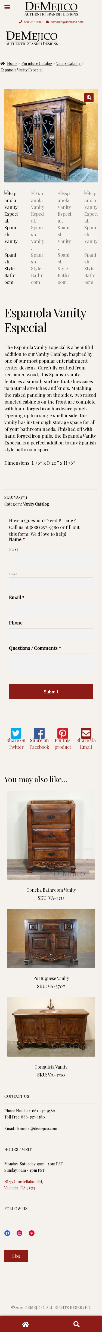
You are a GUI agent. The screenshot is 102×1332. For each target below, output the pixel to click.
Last (13, 573)
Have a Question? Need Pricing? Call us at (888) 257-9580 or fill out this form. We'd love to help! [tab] (44, 527)
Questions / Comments (35, 648)
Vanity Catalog (68, 63)
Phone (16, 623)
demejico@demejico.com (67, 21)
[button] (89, 97)
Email (16, 597)
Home (12, 63)
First (13, 548)
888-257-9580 (33, 21)
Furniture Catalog (36, 63)
